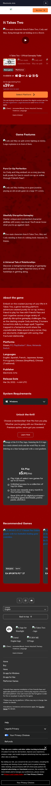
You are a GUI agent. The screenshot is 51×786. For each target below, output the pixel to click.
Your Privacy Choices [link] (20, 735)
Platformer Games (10, 681)
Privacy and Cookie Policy (14, 774)
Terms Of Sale (39, 103)
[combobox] (25, 608)
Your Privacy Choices (25, 783)
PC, (12, 345)
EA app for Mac (9, 677)
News (5, 669)
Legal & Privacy (12, 728)
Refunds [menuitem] (9, 741)
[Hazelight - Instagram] (25, 600)
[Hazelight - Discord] (31, 600)
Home (5, 661)
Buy (4, 665)
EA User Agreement (10, 103)
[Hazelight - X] (19, 600)
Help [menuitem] (7, 722)
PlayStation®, (20, 345)
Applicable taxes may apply (11, 89)
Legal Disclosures (24, 103)
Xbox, (29, 345)
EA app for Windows (11, 673)
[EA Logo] (9, 629)
